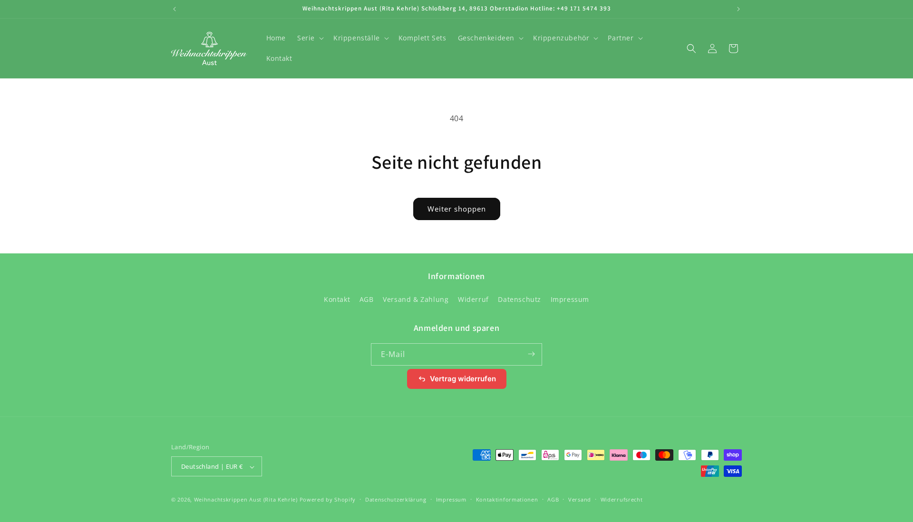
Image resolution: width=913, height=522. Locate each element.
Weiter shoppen (456, 208)
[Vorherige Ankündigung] (174, 9)
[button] (309, 38)
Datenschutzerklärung (396, 499)
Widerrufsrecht (622, 499)
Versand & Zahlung (415, 299)
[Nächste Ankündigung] (738, 9)
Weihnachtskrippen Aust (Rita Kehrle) (246, 499)
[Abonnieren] (531, 354)
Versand (579, 499)
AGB (366, 299)
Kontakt (337, 299)
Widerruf (473, 299)
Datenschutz (519, 299)
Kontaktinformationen (507, 499)
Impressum (570, 299)
